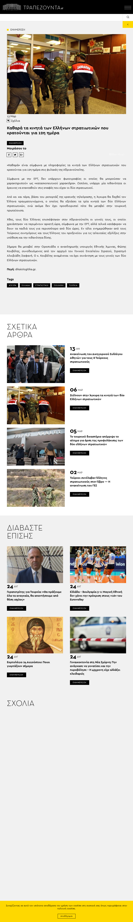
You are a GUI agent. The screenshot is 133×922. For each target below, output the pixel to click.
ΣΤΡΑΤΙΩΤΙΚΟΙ (41, 285)
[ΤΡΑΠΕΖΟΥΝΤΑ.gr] (34, 7)
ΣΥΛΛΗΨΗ (59, 285)
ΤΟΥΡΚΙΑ (73, 285)
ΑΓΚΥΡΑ (12, 285)
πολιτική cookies (66, 909)
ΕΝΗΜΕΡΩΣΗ (15, 143)
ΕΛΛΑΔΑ (26, 285)
